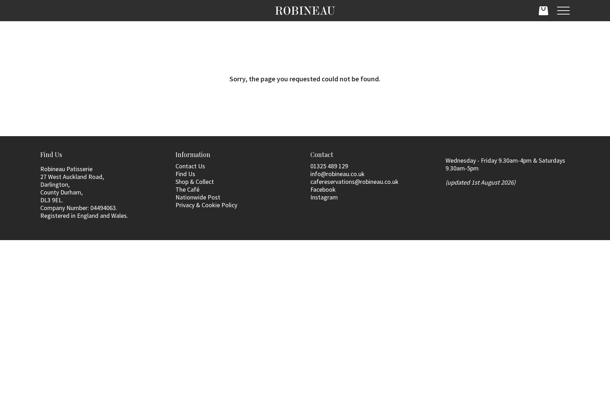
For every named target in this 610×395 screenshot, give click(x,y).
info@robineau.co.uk (337, 174)
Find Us (185, 174)
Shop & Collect (194, 182)
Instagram (324, 197)
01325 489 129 (329, 166)
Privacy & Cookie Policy (206, 205)
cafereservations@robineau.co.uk (354, 182)
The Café (187, 189)
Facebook (323, 189)
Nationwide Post (197, 197)
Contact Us (190, 166)
